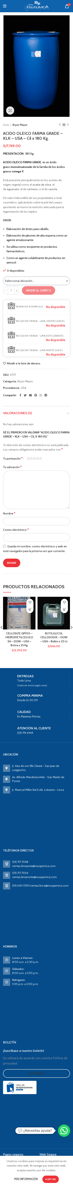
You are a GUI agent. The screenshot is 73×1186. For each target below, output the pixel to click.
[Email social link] (30, 395)
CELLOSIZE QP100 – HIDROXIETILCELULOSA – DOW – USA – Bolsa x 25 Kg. (19, 639)
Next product (68, 125)
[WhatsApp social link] (40, 395)
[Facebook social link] (20, 395)
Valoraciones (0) (17, 413)
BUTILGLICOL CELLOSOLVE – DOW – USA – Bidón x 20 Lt (54, 637)
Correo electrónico (16, 530)
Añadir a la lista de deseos (23, 363)
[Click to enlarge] (10, 110)
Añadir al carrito (38, 290)
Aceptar (50, 1179)
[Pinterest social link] (35, 395)
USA (23, 388)
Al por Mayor (19, 124)
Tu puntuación (13, 458)
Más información (26, 1178)
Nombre (9, 513)
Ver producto (29, 609)
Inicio (6, 124)
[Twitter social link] (25, 395)
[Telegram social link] (45, 395)
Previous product (60, 125)
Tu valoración (12, 467)
